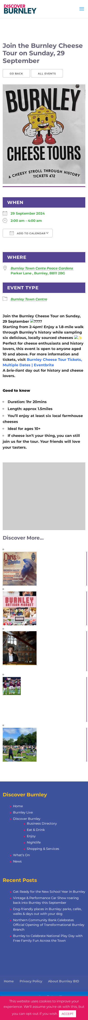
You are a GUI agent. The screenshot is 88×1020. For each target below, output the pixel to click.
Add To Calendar (31, 233)
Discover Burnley (26, 819)
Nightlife (34, 842)
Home (18, 806)
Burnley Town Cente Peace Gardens (42, 268)
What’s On (21, 855)
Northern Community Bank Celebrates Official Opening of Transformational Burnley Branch (48, 925)
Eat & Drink (36, 830)
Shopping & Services (43, 849)
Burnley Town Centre (29, 299)
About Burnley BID (63, 981)
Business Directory (42, 823)
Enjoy (31, 836)
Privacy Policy (31, 981)
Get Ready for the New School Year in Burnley (49, 892)
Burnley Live (23, 812)
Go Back (16, 73)
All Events (47, 73)
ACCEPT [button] (67, 1013)
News (17, 861)
